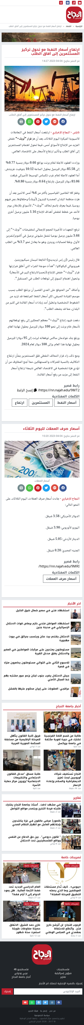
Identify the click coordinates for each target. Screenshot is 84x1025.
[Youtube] (25, 1002)
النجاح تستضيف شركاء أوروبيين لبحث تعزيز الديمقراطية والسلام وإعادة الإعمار (63, 779)
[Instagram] (52, 1002)
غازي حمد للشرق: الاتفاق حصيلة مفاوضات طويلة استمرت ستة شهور (24, 928)
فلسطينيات (63, 969)
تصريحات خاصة (71, 857)
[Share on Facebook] (63, 121)
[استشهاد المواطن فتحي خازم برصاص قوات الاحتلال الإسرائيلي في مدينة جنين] (76, 626)
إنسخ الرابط (25, 390)
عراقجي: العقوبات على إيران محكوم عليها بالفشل (38, 689)
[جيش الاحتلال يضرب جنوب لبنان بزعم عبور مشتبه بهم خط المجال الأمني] (76, 678)
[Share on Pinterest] (38, 121)
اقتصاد (68, 26)
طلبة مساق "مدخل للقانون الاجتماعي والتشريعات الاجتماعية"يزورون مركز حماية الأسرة (22, 779)
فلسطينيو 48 (21, 969)
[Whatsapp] (32, 1002)
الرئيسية (78, 26)
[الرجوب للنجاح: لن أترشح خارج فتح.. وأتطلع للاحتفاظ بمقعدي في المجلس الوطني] (62, 911)
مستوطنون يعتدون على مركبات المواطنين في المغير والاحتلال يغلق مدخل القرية (36, 651)
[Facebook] (59, 1002)
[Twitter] (45, 1002)
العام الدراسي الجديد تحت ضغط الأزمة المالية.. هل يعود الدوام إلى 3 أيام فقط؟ (22, 890)
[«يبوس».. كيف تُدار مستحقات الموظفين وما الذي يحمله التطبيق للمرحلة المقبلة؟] (62, 873)
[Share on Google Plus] (54, 121)
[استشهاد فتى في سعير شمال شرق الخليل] (76, 613)
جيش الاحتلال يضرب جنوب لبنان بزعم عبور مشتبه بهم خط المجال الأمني (36, 677)
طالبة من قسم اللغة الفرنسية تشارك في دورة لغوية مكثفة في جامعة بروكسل (62, 739)
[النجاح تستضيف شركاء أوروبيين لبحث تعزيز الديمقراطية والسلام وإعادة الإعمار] (62, 760)
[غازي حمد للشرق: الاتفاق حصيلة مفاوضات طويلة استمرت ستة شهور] (21, 911)
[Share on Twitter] (46, 121)
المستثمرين (41, 403)
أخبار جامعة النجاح (68, 706)
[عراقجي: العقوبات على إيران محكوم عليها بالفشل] (76, 692)
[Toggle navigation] (61, 3)
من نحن (52, 1011)
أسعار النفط (66, 403)
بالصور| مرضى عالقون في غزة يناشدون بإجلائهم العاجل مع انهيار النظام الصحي (36, 822)
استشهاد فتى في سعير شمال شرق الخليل (42, 610)
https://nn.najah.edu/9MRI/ (59, 566)
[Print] (21, 121)
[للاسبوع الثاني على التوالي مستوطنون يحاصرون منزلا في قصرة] (76, 665)
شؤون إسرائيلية (63, 973)
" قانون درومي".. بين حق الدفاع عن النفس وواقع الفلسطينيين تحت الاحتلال (34, 839)
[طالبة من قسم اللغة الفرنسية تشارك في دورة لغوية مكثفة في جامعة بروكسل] (62, 722)
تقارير (77, 798)
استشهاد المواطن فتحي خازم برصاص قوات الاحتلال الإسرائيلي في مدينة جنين (37, 625)
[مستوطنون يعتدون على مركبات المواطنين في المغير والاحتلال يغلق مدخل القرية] (76, 652)
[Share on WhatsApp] (29, 121)
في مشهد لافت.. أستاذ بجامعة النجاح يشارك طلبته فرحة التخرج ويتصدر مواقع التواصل (33, 806)
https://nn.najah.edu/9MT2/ (59, 390)
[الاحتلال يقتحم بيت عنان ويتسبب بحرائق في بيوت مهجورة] (76, 639)
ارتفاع (19, 403)
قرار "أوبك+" (23, 139)
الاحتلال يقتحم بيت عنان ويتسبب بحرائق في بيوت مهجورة (39, 638)
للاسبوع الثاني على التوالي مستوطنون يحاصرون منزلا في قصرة (36, 664)
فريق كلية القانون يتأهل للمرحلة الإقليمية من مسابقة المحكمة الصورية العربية (22, 739)
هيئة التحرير (33, 1011)
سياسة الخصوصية (42, 1015)
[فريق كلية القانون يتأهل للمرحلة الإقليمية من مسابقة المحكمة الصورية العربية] (21, 722)
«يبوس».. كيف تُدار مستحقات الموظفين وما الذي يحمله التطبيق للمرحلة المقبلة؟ (62, 890)
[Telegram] (39, 1002)
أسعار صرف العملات (61, 579)
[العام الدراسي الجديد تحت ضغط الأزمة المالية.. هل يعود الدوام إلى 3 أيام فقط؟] (21, 873)
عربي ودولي (21, 973)
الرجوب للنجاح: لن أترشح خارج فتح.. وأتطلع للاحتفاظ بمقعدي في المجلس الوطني (63, 928)
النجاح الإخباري (74, 15)
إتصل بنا (43, 1011)
